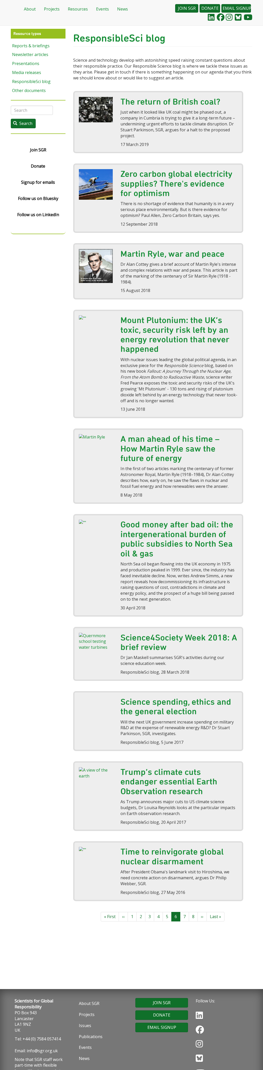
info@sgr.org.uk (42, 1051)
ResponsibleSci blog (31, 81)
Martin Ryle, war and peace (172, 254)
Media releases (26, 72)
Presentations (25, 63)
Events (102, 9)
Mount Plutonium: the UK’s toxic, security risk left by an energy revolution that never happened (174, 334)
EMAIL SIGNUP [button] (237, 8)
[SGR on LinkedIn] (211, 17)
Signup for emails (38, 182)
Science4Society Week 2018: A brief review (178, 642)
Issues (85, 1025)
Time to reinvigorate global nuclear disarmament (172, 856)
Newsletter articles (30, 54)
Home (13, 9)
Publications (90, 1036)
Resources (78, 9)
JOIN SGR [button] (187, 8)
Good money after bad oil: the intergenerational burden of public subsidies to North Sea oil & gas (176, 538)
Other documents (29, 90)
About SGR (89, 1003)
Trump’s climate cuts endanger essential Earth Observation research (168, 781)
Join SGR (38, 150)
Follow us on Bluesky (38, 198)
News (122, 9)
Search (25, 123)
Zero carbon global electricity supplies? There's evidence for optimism (176, 183)
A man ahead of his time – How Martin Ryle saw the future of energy (170, 448)
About (30, 9)
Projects (52, 9)
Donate (38, 166)
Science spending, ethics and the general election (175, 706)
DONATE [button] (210, 8)
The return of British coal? (170, 101)
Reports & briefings (31, 46)
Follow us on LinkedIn (38, 214)
